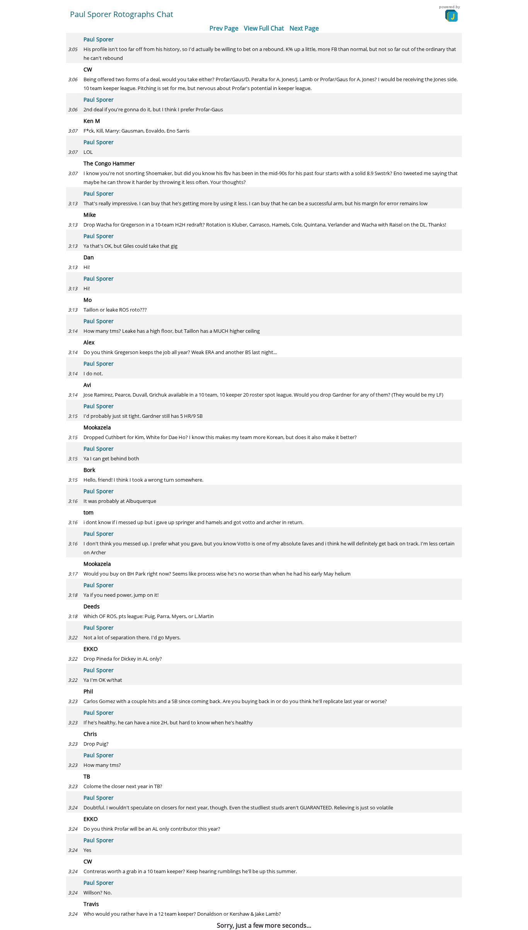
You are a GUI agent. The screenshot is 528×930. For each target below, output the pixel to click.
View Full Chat (264, 28)
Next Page (304, 28)
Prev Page (223, 28)
